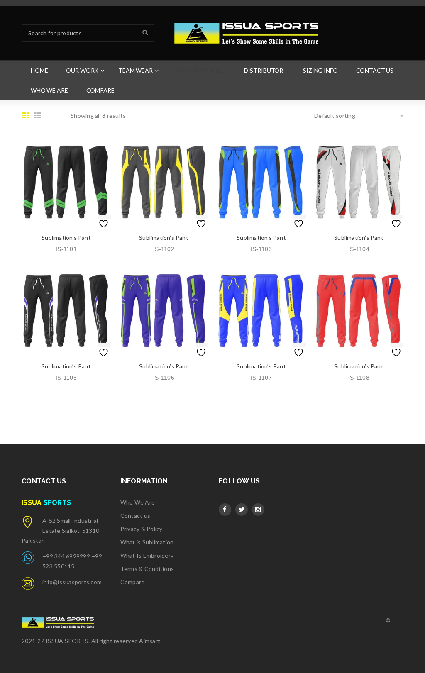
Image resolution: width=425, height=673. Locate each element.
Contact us (135, 515)
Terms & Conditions (147, 568)
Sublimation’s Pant (66, 237)
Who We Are (137, 502)
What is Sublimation (147, 542)
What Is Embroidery (147, 555)
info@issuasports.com (72, 581)
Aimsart (149, 640)
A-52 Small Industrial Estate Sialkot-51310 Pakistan (60, 530)
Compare (132, 581)
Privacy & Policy (141, 528)
